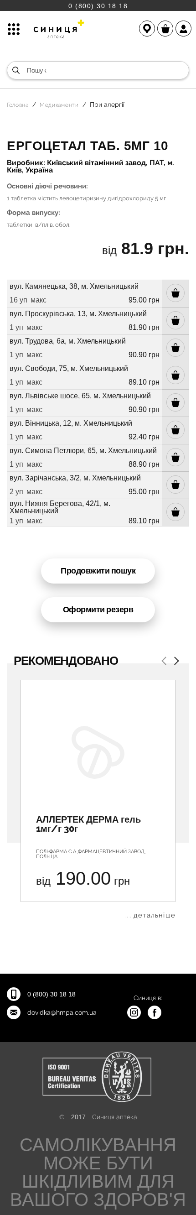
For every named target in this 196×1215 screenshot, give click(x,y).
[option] (98, 799)
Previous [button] (165, 661)
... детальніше (150, 915)
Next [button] (174, 661)
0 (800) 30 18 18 (98, 5)
